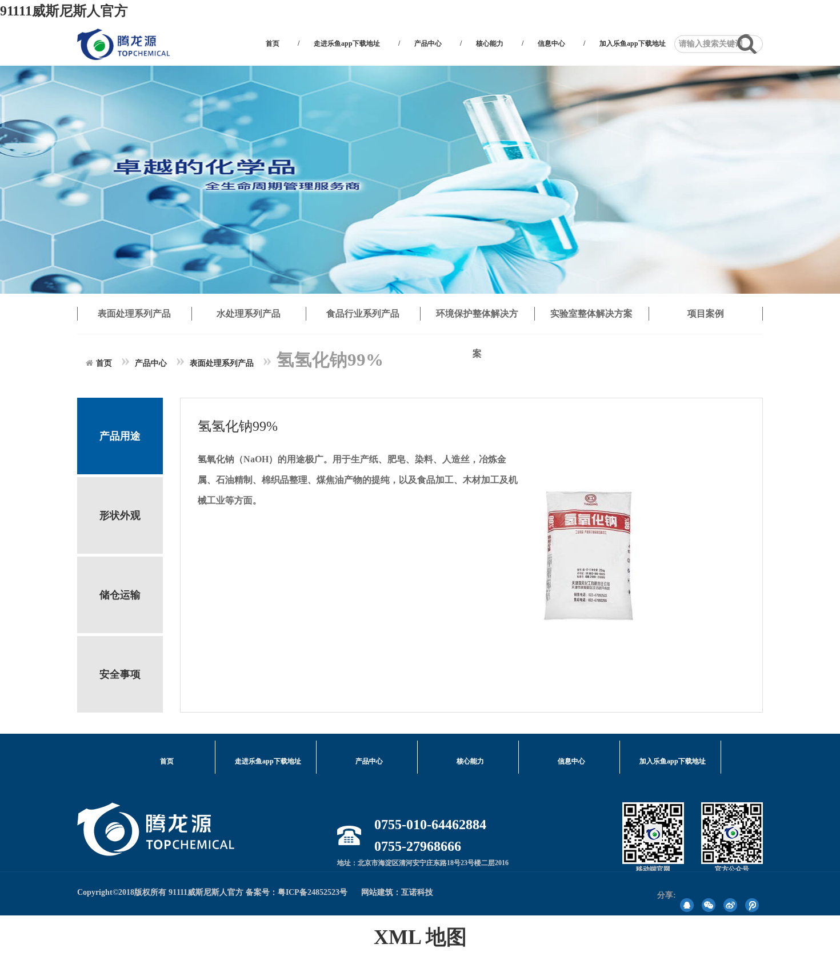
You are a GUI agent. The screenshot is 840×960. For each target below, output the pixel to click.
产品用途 (120, 436)
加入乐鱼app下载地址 (632, 43)
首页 (272, 43)
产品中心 (428, 43)
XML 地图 (420, 937)
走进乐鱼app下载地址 (347, 43)
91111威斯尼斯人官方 (64, 10)
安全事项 (120, 674)
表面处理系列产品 (222, 363)
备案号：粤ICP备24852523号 (296, 892)
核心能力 (489, 43)
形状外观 (120, 515)
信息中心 (551, 43)
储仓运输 (120, 595)
